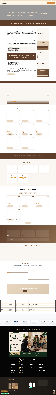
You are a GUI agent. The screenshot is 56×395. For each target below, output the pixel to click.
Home (39, 13)
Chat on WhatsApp (11, 74)
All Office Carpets (39, 30)
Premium (30, 193)
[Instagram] (12, 390)
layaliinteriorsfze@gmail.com (33, 382)
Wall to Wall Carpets (39, 36)
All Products (21, 193)
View (16, 134)
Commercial (26, 193)
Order (10, 134)
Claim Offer (42, 75)
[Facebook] (9, 390)
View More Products (27, 222)
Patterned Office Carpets (40, 37)
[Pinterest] (14, 390)
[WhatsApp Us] (10, 384)
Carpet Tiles (35, 193)
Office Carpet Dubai (43, 13)
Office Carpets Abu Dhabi (40, 33)
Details (16, 206)
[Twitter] (11, 390)
